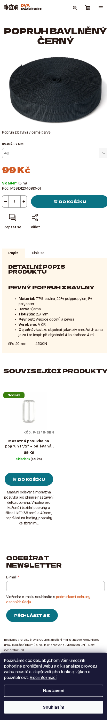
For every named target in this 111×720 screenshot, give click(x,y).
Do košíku (72, 201)
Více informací (43, 677)
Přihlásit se (32, 615)
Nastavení (53, 690)
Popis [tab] (13, 253)
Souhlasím (53, 707)
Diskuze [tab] (38, 253)
